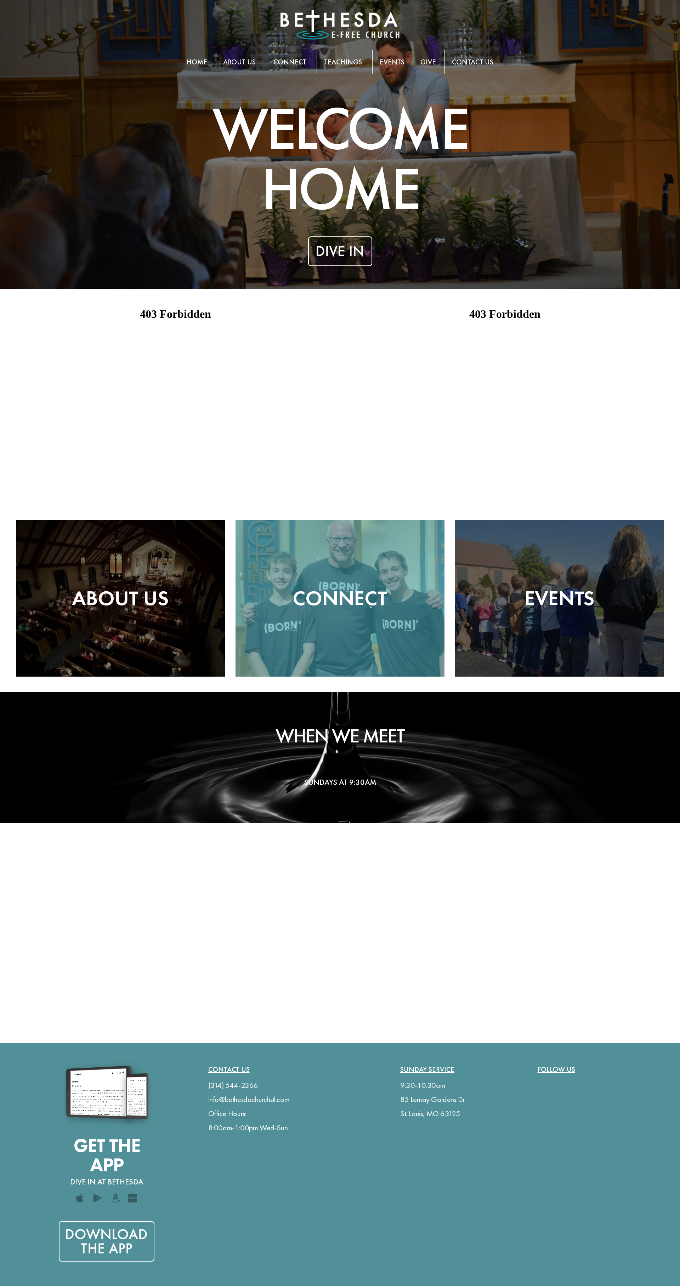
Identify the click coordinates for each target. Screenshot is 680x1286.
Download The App (106, 1241)
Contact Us (472, 62)
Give (428, 62)
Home (197, 62)
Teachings (344, 62)
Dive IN (340, 251)
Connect (290, 62)
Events (392, 62)
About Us (240, 62)
